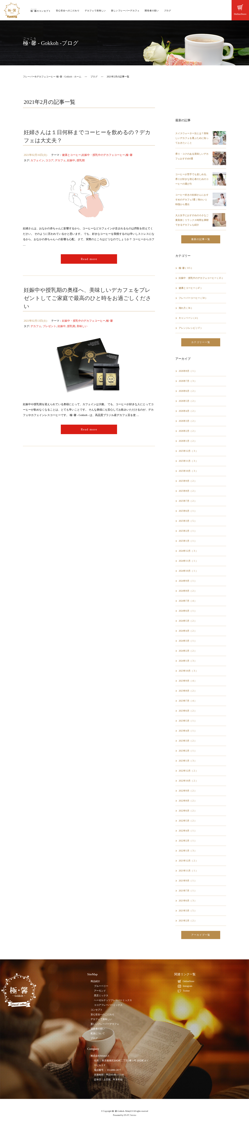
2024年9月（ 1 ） (188, 581)
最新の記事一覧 (200, 239)
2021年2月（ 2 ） (188, 920)
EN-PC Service (130, 1115)
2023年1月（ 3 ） (188, 760)
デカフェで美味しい (95, 10)
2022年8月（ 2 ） (188, 800)
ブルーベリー (101, 986)
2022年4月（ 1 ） (188, 830)
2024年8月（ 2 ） (188, 591)
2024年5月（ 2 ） (188, 621)
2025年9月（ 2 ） (188, 481)
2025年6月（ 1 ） (188, 511)
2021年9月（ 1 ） (188, 880)
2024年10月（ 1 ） (188, 571)
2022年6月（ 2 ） (188, 810)
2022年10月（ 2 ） (188, 780)
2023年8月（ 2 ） (188, 691)
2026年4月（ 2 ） (188, 411)
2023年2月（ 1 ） (188, 751)
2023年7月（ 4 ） (188, 701)
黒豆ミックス (101, 995)
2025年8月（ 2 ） (188, 491)
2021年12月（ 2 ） (188, 860)
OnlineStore (188, 981)
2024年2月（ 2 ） (188, 651)
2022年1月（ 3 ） (188, 850)
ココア (49, 160)
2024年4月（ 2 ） (188, 631)
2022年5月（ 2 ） (188, 820)
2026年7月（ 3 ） (188, 381)
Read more (89, 259)
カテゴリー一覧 (200, 342)
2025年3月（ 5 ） (188, 521)
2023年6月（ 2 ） (188, 711)
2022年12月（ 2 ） (188, 770)
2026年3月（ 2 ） (188, 421)
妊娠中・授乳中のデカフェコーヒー (103, 154)
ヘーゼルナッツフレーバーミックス (113, 1000)
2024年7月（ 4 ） (188, 601)
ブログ (167, 10)
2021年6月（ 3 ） (188, 900)
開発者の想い (152, 10)
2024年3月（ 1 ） (188, 641)
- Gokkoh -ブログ (50, 43)
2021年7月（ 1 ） (188, 890)
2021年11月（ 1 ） (188, 870)
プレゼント (49, 326)
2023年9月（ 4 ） (188, 681)
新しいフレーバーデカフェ (125, 10)
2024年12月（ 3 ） (188, 551)
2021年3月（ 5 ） (188, 910)
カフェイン (37, 160)
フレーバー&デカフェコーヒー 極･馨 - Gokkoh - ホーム (52, 76)
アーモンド (100, 991)
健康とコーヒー (71, 154)
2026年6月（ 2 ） (188, 391)
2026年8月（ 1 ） (188, 371)
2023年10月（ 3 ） (188, 671)
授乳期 (81, 160)
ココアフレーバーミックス (108, 1005)
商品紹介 (95, 981)
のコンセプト (40, 11)
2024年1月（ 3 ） (188, 661)
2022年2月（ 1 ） (188, 840)
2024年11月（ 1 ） (188, 561)
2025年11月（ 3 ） (188, 461)
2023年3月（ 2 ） (188, 741)
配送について (98, 1033)
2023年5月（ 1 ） (188, 721)
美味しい (82, 326)
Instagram (187, 986)
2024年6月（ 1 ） (188, 611)
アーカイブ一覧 (200, 935)
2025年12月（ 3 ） (188, 451)
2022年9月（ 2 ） (188, 790)
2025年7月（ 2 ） (188, 501)
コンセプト (96, 1009)
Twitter (186, 991)
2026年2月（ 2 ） (188, 431)
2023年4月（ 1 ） (188, 731)
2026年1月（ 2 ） (188, 441)
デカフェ (60, 160)
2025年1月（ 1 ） (188, 541)
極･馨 (129, 154)
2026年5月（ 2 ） (188, 401)
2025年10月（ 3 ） (188, 471)
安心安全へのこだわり (68, 10)
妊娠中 (71, 160)
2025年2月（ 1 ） (188, 531)
